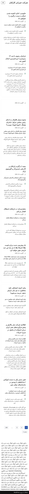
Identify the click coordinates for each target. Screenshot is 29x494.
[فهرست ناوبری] (3, 2)
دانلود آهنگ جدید (14, 459)
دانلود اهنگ (4, 462)
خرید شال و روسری (14, 455)
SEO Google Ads (21, 489)
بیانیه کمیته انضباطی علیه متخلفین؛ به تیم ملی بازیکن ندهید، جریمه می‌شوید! (16, 290)
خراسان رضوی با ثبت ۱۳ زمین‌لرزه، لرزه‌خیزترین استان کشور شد (16, 58)
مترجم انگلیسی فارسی (18, 466)
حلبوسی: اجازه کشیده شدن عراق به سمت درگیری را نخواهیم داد (16, 15)
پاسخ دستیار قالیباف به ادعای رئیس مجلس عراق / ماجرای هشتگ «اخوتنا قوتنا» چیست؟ (16, 122)
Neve (26, 492)
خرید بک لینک (9, 452)
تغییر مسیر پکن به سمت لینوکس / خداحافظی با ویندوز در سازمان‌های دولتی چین (14, 382)
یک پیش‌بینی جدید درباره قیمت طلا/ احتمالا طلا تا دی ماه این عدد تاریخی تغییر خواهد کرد (14, 247)
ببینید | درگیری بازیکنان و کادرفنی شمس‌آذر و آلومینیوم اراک (16, 168)
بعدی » (25, 432)
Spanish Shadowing (15, 471)
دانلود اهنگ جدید (21, 443)
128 (6, 427)
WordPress (17, 492)
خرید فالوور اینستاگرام (13, 478)
